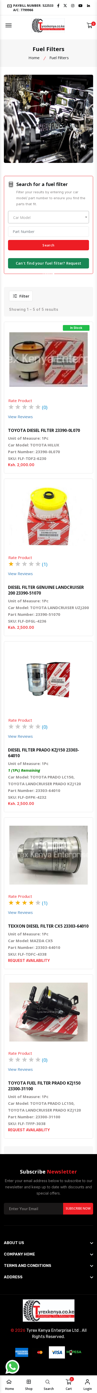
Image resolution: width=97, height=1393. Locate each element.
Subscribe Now (78, 1208)
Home (34, 57)
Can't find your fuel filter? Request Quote (48, 264)
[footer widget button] (48, 1243)
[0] (90, 26)
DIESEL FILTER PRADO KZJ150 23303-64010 (43, 752)
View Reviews (20, 416)
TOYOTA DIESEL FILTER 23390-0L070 (44, 430)
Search (48, 245)
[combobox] (48, 217)
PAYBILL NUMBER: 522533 (32, 7)
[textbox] (48, 217)
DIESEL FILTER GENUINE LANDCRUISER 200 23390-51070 (46, 590)
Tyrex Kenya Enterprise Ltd (52, 1330)
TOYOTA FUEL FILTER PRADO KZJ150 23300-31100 (44, 1086)
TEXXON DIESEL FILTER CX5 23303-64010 (48, 926)
